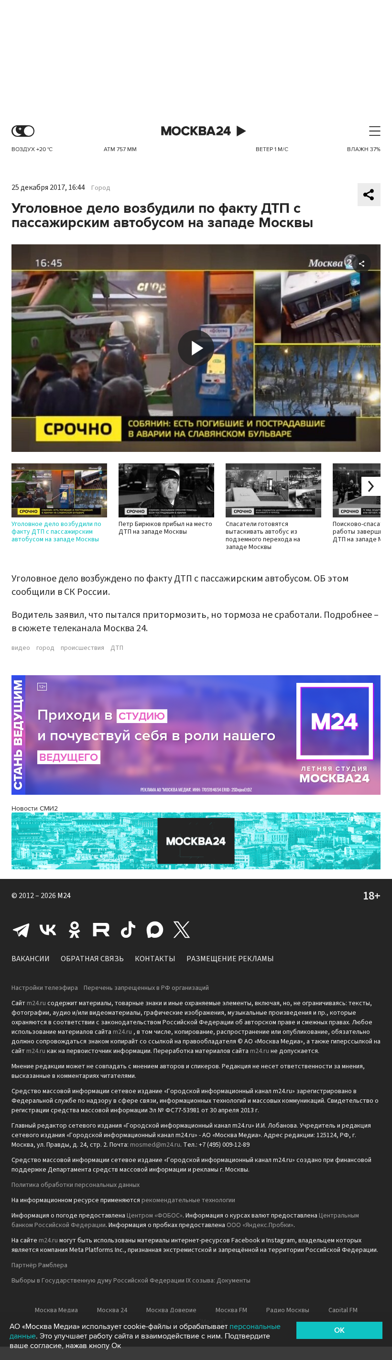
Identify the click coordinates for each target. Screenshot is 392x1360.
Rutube (101, 929)
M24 (64, 895)
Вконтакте (47, 929)
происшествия (82, 648)
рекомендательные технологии (188, 1200)
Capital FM (343, 1310)
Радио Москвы (287, 1310)
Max (154, 929)
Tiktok (128, 929)
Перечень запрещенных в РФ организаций (146, 988)
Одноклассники (74, 929)
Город (100, 188)
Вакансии (30, 959)
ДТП (116, 648)
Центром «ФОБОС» (155, 1215)
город (45, 648)
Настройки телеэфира (44, 988)
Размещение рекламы (230, 959)
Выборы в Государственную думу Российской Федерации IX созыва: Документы (130, 1280)
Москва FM (231, 1310)
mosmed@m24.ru (155, 1145)
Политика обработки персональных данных (75, 1185)
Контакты (155, 959)
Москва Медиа (56, 1310)
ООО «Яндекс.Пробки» (260, 1225)
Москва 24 (196, 131)
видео (20, 648)
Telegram (21, 929)
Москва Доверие (171, 1310)
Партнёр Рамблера (39, 1265)
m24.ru (36, 1003)
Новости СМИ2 (34, 808)
